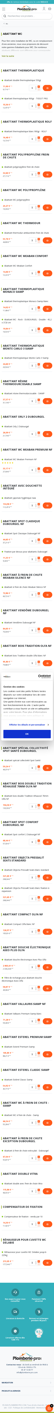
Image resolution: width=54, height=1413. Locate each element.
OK (27, 734)
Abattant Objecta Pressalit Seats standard (23, 859)
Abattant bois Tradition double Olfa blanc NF (25, 655)
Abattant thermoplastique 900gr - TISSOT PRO (26, 98)
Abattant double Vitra (20, 1173)
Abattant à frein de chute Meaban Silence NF (22, 576)
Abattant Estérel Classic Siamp (18, 1079)
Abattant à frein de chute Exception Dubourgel (22, 1140)
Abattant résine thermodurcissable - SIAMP (24, 393)
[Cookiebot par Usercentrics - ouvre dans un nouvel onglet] (38, 676)
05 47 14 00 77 (27, 1370)
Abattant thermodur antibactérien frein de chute (26, 232)
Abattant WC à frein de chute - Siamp (26, 1104)
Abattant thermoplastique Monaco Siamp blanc (26, 301)
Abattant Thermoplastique (23, 70)
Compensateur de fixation (22, 1207)
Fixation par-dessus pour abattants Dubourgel (25, 551)
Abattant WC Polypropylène (24, 190)
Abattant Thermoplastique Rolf (27, 121)
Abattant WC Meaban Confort (25, 256)
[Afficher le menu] (4, 9)
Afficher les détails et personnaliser (27, 724)
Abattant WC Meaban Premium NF (27, 449)
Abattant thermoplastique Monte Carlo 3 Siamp (23, 347)
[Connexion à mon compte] (44, 9)
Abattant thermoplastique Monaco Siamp (23, 290)
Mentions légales (43, 1407)
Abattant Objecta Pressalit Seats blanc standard (26, 870)
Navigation (7, 1382)
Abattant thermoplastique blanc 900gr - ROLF (25, 131)
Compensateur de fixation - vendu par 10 (23, 1216)
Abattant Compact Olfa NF (23, 914)
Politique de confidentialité (24, 1407)
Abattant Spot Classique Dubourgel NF (21, 523)
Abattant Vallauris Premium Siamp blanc (22, 1013)
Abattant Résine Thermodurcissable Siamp (22, 383)
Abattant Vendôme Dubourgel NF (26, 612)
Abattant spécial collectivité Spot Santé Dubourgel (25, 749)
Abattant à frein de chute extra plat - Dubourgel (26, 1150)
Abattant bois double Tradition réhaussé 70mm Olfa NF (27, 785)
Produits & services (11, 1391)
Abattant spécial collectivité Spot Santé (22, 760)
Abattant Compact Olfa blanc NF (19, 924)
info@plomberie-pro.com (27, 1372)
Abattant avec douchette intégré (22, 487)
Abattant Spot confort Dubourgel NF (20, 823)
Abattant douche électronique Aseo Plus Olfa (27, 949)
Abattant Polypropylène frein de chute (26, 156)
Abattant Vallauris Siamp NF (24, 1004)
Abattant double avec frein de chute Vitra (23, 1183)
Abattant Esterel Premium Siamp (27, 1037)
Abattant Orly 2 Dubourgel (23, 416)
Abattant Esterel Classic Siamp (26, 1070)
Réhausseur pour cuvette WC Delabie (24, 1241)
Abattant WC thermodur (21, 223)
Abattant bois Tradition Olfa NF (27, 646)
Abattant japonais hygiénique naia (20, 498)
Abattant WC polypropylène (17, 199)
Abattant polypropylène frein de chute (21, 167)
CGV (10, 1407)
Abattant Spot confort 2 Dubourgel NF (22, 834)
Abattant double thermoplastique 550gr (22, 80)
